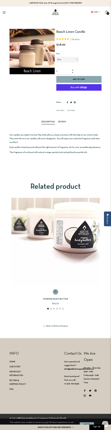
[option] (55, 254)
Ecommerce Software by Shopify (52, 418)
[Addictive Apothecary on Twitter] (90, 390)
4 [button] (57, 308)
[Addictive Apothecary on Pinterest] (95, 390)
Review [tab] (62, 122)
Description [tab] (48, 122)
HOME (12, 362)
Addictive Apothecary (26, 418)
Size (58, 54)
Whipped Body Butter (55, 299)
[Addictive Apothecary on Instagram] (85, 395)
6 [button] (63, 308)
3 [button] (54, 308)
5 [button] (60, 308)
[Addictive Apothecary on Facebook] (85, 390)
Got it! (87, 424)
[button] (55, 427)
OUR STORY (15, 367)
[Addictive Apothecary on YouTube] (90, 395)
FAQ (11, 389)
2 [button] (51, 308)
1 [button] (48, 308)
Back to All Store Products (57, 326)
